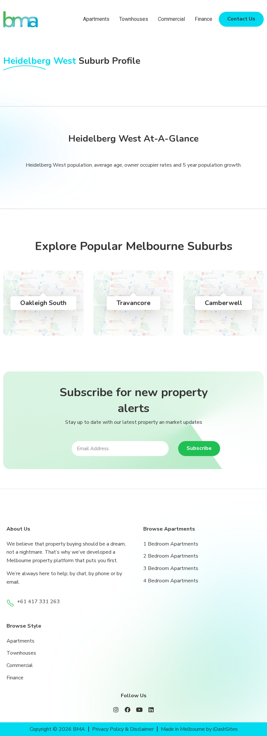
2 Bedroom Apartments (170, 556)
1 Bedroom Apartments (170, 544)
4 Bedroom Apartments (170, 580)
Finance (203, 19)
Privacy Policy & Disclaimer (123, 729)
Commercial (171, 19)
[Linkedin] (151, 710)
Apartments (96, 19)
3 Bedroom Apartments (170, 568)
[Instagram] (116, 710)
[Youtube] (139, 710)
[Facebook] (128, 710)
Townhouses (133, 19)
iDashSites (225, 729)
